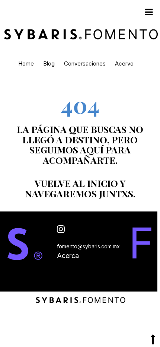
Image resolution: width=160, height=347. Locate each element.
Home (26, 63)
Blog (49, 63)
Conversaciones (85, 63)
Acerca (68, 256)
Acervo (124, 63)
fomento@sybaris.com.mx (88, 246)
